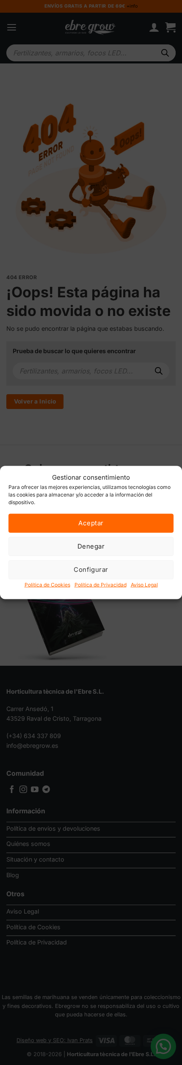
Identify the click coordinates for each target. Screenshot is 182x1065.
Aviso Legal (144, 584)
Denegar (91, 546)
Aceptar (90, 523)
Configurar (91, 569)
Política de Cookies (47, 584)
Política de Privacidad (100, 584)
